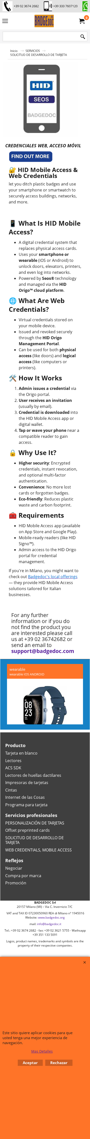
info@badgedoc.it (49, 924)
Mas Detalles (42, 1051)
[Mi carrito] (81, 21)
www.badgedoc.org (51, 917)
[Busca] (82, 36)
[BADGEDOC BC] (44, 21)
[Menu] (5, 21)
